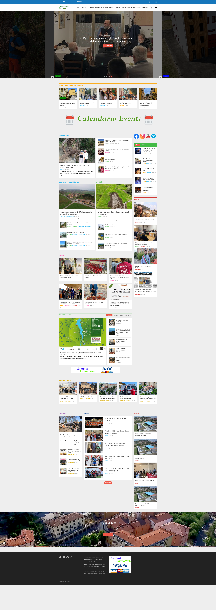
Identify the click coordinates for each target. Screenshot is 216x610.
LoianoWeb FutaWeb (64, 8)
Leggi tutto (108, 48)
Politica (91, 7)
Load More (108, 483)
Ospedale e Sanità (65, 401)
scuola (75, 305)
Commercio (98, 7)
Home (78, 7)
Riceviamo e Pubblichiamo (140, 7)
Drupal (68, 581)
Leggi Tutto (108, 534)
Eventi (122, 105)
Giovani (105, 7)
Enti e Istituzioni (105, 35)
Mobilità (111, 7)
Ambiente (84, 7)
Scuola (118, 7)
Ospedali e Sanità (127, 7)
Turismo (213, 35)
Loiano (60, 1)
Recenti (144, 144)
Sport (106, 423)
